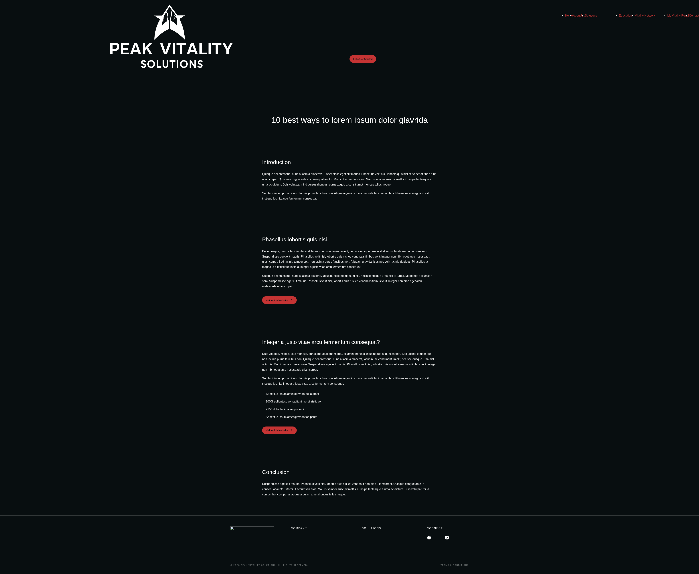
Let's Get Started (363, 58)
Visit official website (277, 300)
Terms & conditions (455, 565)
